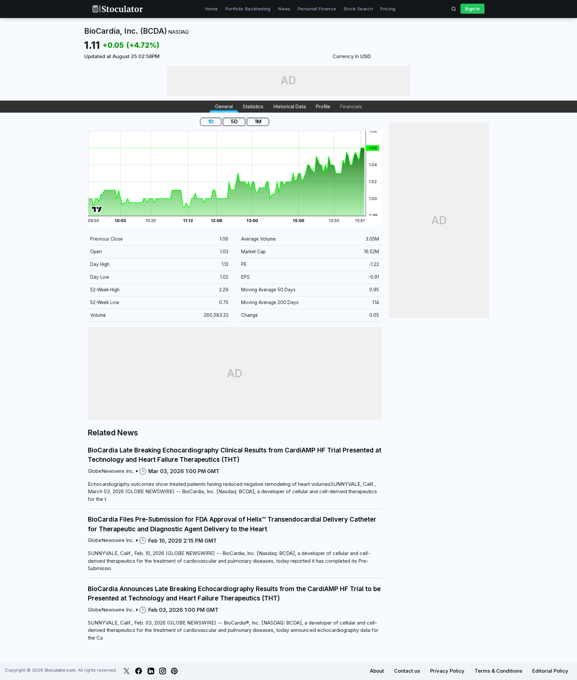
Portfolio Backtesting (248, 8)
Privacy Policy (447, 671)
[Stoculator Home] (117, 8)
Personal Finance (317, 8)
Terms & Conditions (498, 671)
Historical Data (289, 106)
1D (211, 121)
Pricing (387, 8)
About (377, 671)
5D (234, 121)
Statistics (253, 106)
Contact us (407, 671)
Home (211, 8)
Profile (323, 106)
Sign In (472, 8)
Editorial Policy (550, 671)
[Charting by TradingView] (97, 209)
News (284, 8)
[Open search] (453, 8)
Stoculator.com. (60, 670)
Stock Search (358, 8)
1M (258, 121)
